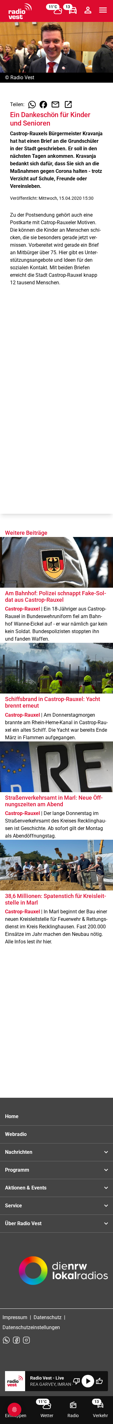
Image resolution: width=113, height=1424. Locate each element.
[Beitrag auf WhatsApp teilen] (32, 104)
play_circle (87, 1381)
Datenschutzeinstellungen (31, 1327)
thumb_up (99, 1381)
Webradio (16, 1134)
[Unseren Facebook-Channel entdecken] (16, 1340)
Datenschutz (48, 1317)
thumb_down (76, 1381)
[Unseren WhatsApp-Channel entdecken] (6, 1340)
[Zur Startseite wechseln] (20, 11)
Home (12, 1116)
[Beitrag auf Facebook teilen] (43, 104)
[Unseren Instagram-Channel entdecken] (26, 1340)
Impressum (15, 1317)
